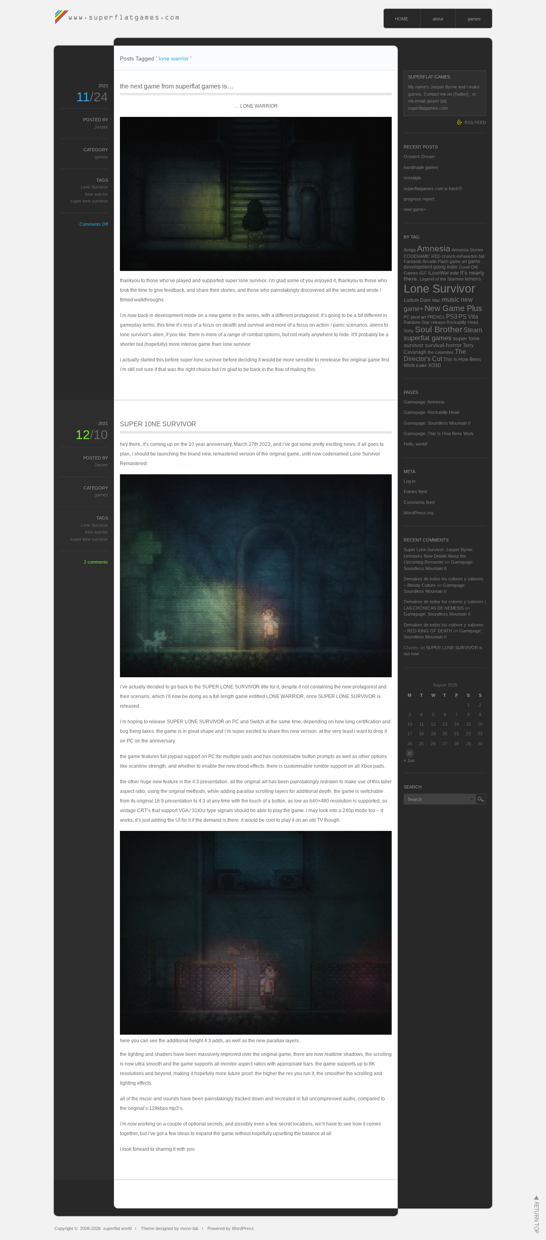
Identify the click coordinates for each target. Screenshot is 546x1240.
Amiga (410, 249)
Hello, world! (415, 443)
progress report (419, 199)
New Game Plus (453, 308)
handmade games (421, 167)
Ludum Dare (417, 300)
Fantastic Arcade (420, 261)
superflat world (117, 1228)
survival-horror (443, 345)
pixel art (418, 317)
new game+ (415, 209)
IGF (423, 273)
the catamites (441, 352)
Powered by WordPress (230, 1228)
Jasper (101, 126)
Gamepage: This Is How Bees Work (439, 433)
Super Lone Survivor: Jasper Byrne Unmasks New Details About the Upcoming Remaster (438, 555)
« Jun (409, 760)
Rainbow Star (417, 322)
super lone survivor (89, 201)
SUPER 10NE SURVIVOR (158, 424)
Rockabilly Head (462, 322)
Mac (436, 300)
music (451, 299)
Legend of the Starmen (442, 279)
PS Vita (468, 316)
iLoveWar (438, 273)
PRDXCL (436, 317)
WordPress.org (418, 512)
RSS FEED (475, 122)
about (437, 18)
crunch (448, 256)
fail (481, 256)
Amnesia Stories (467, 249)
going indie (445, 267)
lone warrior (96, 194)
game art (458, 261)
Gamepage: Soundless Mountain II (437, 423)
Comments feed (419, 502)
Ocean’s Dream (419, 156)
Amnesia (433, 248)
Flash (443, 261)
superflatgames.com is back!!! (433, 188)
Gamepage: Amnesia (424, 401)
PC (407, 317)
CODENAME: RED (422, 256)
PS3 (451, 316)
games (474, 18)
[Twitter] (460, 94)
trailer (421, 365)
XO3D (434, 365)
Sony (409, 330)
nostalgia (412, 177)
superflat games (428, 338)
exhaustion (467, 256)
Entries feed (415, 491)
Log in (409, 481)
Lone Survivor (94, 187)
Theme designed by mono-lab (169, 1228)
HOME (401, 18)
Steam (473, 330)
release (438, 322)
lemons (473, 279)
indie (454, 273)
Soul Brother (438, 329)
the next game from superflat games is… (176, 86)
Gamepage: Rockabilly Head (431, 412)
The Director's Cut (435, 355)
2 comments (96, 562)
